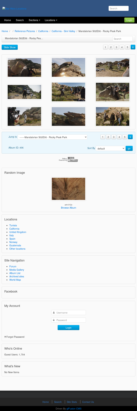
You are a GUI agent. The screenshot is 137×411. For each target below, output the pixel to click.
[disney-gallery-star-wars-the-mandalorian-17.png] (68, 116)
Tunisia (13, 225)
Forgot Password (15, 336)
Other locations (17, 248)
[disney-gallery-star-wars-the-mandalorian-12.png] (24, 67)
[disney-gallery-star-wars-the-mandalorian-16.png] (112, 92)
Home (5, 31)
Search (58, 401)
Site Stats (72, 401)
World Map (15, 279)
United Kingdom (17, 232)
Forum (12, 266)
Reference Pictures (25, 31)
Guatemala (15, 245)
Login (129, 20)
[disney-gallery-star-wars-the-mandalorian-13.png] (68, 67)
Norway (13, 242)
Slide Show (10, 47)
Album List (14, 273)
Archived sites (16, 276)
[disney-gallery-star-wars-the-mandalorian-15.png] (24, 116)
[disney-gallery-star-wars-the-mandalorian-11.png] (112, 116)
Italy (11, 235)
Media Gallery (16, 269)
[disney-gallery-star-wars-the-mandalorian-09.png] (68, 92)
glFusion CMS (73, 408)
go (129, 148)
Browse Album (68, 207)
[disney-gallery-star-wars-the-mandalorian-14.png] (24, 92)
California (43, 31)
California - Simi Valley (63, 31)
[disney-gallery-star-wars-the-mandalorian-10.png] (112, 67)
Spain (12, 238)
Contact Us (88, 401)
